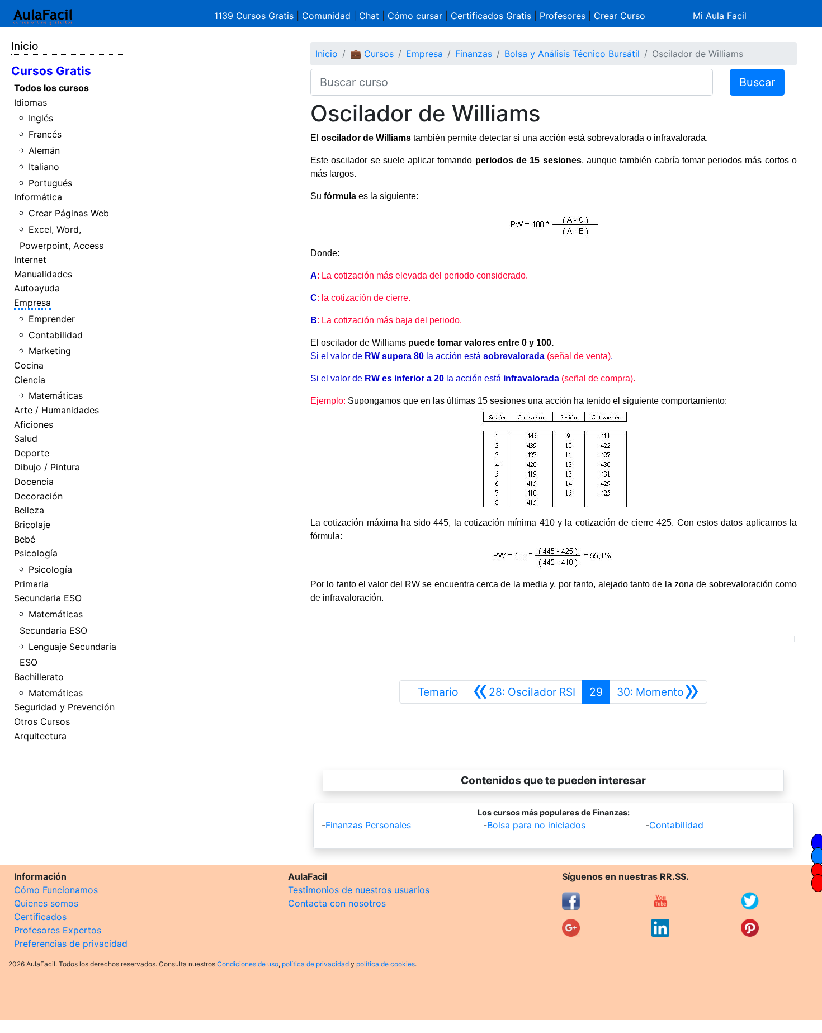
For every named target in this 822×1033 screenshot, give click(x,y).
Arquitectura (40, 736)
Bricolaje (32, 524)
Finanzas (473, 53)
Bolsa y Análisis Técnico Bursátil (572, 53)
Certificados (40, 916)
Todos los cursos (51, 87)
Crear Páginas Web (69, 213)
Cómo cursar (415, 15)
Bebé (24, 539)
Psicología (36, 553)
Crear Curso (619, 15)
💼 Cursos (372, 53)
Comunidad (326, 15)
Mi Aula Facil (720, 15)
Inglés (41, 118)
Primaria (31, 583)
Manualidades (43, 274)
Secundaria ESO (48, 597)
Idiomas (30, 102)
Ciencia (29, 379)
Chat (369, 15)
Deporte (31, 453)
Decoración (38, 496)
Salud (25, 438)
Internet (30, 259)
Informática (38, 196)
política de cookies (385, 964)
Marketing (50, 350)
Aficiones (33, 424)
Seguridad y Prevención (64, 707)
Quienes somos (46, 903)
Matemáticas (56, 395)
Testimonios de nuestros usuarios (358, 889)
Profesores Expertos (57, 930)
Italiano (44, 166)
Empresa (32, 302)
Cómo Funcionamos (56, 889)
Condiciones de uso (247, 964)
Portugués (50, 182)
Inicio (24, 46)
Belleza (29, 510)
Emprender (52, 318)
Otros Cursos (42, 721)
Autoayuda (37, 288)
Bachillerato (39, 676)
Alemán (44, 150)
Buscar (757, 82)
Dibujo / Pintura (47, 467)
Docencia (34, 481)
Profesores (562, 15)
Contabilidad (56, 335)
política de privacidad (315, 964)
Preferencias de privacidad (70, 943)
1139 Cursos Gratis (255, 15)
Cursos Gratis (51, 71)
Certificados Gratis (491, 15)
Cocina (29, 365)
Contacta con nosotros (337, 903)
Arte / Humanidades (56, 410)
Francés (45, 134)
